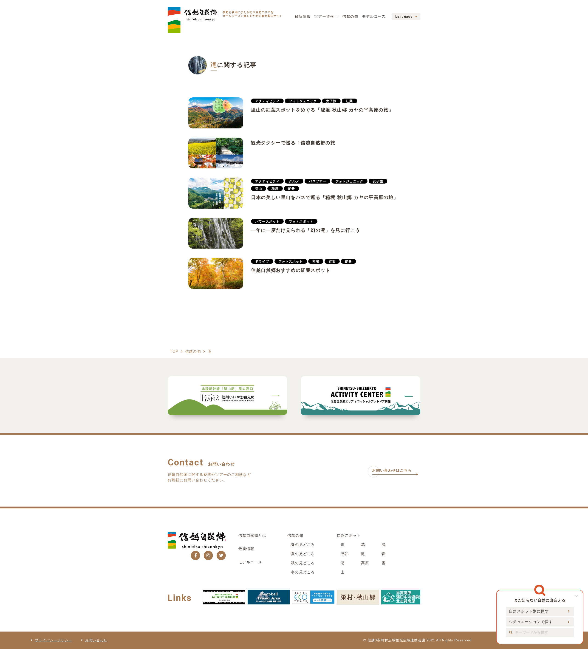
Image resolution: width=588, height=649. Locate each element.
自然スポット (349, 535)
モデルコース (374, 16)
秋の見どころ (303, 563)
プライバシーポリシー (53, 640)
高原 (365, 563)
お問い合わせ (96, 640)
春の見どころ (303, 545)
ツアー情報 (324, 16)
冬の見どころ (303, 572)
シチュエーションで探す (531, 622)
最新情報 (303, 16)
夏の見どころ (303, 554)
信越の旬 (350, 16)
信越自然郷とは (252, 535)
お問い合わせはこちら (392, 470)
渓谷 (345, 554)
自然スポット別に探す (529, 611)
